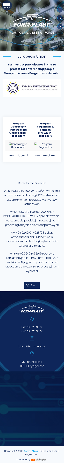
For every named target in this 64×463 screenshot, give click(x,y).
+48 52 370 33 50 (32, 331)
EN (60, 18)
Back (34, 285)
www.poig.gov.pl (18, 155)
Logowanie (31, 454)
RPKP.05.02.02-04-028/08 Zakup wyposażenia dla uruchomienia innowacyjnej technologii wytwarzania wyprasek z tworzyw (32, 239)
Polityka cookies (48, 451)
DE (60, 26)
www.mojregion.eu (45, 155)
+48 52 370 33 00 (32, 327)
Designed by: (23, 459)
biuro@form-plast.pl (32, 346)
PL (60, 9)
